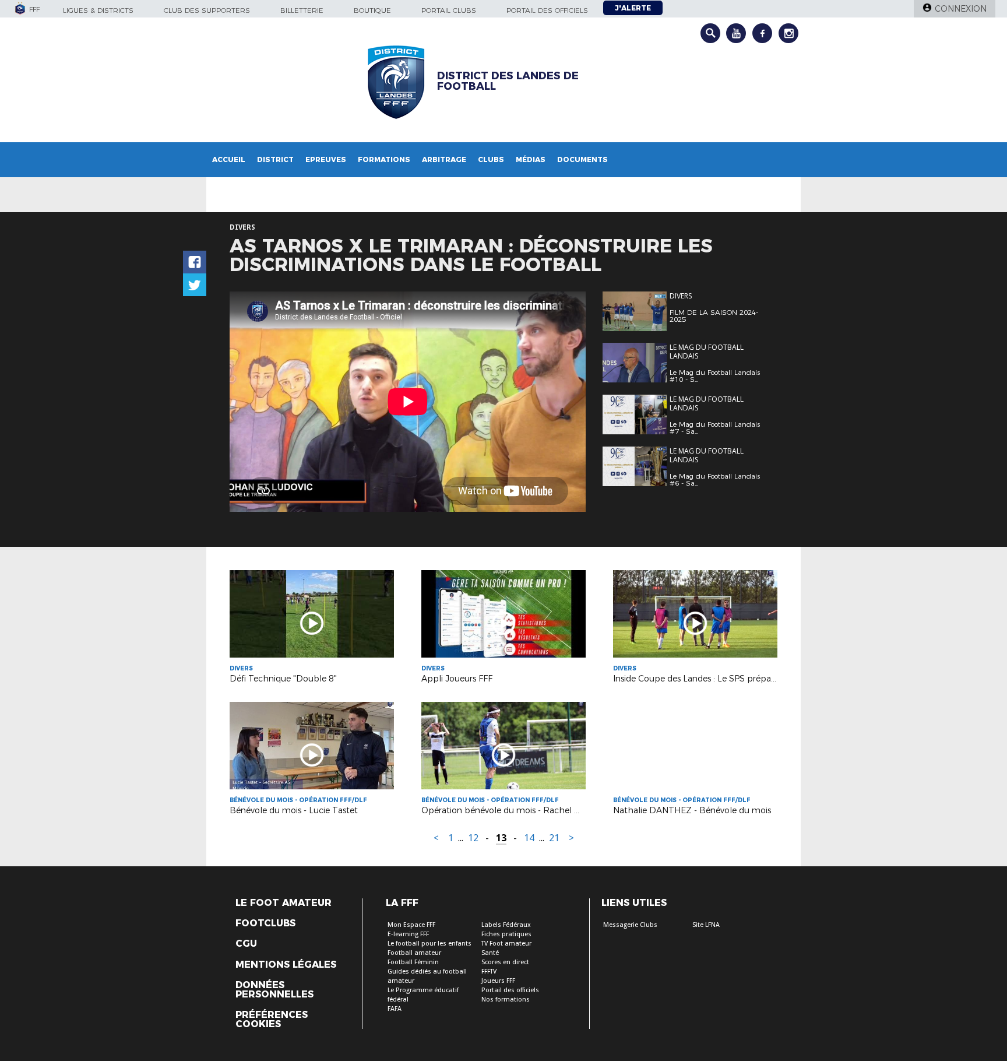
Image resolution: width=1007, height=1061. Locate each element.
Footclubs (265, 923)
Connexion (961, 8)
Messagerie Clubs (630, 925)
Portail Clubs (448, 10)
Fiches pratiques (506, 934)
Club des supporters (207, 10)
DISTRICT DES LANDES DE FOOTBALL (508, 81)
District (275, 159)
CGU (246, 943)
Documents (582, 159)
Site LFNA (706, 925)
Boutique (372, 10)
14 (529, 838)
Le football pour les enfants (429, 943)
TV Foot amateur (506, 943)
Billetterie (301, 10)
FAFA (395, 1009)
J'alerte (633, 7)
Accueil (228, 159)
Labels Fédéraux (506, 925)
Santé (490, 953)
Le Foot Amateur (283, 903)
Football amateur (414, 953)
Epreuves (325, 159)
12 (473, 838)
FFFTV (489, 971)
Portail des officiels (547, 10)
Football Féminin (413, 962)
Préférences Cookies (271, 1019)
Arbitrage (444, 159)
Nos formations (505, 999)
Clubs (491, 159)
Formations (384, 159)
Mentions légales (285, 964)
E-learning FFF (408, 934)
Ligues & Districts (98, 10)
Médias (530, 159)
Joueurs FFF (498, 981)
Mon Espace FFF (411, 925)
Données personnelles (274, 990)
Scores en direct (505, 962)
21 (554, 838)
